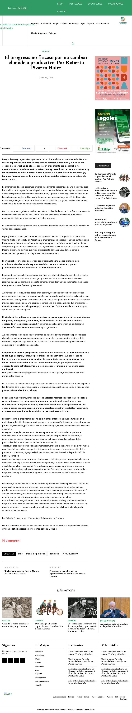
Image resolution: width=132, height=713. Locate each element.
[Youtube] (47, 8)
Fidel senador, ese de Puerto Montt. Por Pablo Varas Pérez (21, 572)
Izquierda (54, 554)
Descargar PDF (13, 541)
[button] (4, 8)
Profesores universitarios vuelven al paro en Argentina (106, 222)
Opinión (46, 51)
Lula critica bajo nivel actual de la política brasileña (105, 208)
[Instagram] (36, 8)
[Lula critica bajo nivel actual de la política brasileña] (124, 208)
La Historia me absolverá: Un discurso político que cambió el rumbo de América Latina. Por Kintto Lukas (106, 193)
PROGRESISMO (70, 554)
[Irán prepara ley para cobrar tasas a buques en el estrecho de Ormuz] (124, 236)
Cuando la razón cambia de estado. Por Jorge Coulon (15, 625)
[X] (41, 8)
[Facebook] (31, 8)
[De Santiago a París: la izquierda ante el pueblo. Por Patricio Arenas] (124, 177)
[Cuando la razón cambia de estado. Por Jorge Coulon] (17, 607)
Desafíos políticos (35, 554)
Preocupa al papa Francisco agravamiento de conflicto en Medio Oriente (67, 574)
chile (20, 554)
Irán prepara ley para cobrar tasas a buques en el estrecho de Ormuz (105, 236)
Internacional (107, 621)
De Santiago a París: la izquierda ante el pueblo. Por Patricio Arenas (105, 178)
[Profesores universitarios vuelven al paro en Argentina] (124, 222)
